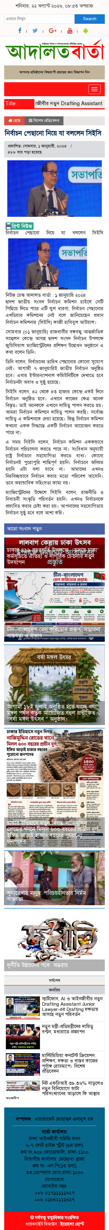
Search (89, 18)
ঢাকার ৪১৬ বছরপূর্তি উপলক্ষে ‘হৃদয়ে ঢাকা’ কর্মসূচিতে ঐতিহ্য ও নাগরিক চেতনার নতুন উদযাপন (53, 556)
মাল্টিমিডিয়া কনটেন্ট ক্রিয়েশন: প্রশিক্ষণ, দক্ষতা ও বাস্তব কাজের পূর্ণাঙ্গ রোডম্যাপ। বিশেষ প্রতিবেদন (70, 1063)
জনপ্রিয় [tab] (54, 990)
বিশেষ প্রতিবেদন (46, 120)
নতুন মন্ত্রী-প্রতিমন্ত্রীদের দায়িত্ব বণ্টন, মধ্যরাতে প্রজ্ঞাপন (67, 1029)
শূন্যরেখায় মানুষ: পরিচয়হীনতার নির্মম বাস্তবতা (46, 896)
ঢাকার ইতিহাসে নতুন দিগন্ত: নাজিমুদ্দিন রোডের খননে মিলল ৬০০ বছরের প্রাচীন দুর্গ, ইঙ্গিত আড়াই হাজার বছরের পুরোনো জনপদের (53, 832)
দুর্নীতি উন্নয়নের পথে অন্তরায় (37, 965)
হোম (16, 120)
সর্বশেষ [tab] (54, 980)
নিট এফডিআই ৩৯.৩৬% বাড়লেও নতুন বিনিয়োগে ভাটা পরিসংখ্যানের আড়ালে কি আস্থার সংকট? (54, 1091)
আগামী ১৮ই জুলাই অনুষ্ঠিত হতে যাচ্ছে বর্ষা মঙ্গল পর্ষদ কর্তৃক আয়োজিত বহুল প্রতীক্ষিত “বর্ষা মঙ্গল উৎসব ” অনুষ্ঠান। (51, 713)
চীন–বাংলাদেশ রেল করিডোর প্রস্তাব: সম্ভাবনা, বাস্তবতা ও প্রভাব (54, 632)
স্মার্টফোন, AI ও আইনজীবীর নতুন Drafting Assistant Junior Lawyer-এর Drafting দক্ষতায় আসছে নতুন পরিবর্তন (72, 1006)
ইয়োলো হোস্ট (72, 1224)
